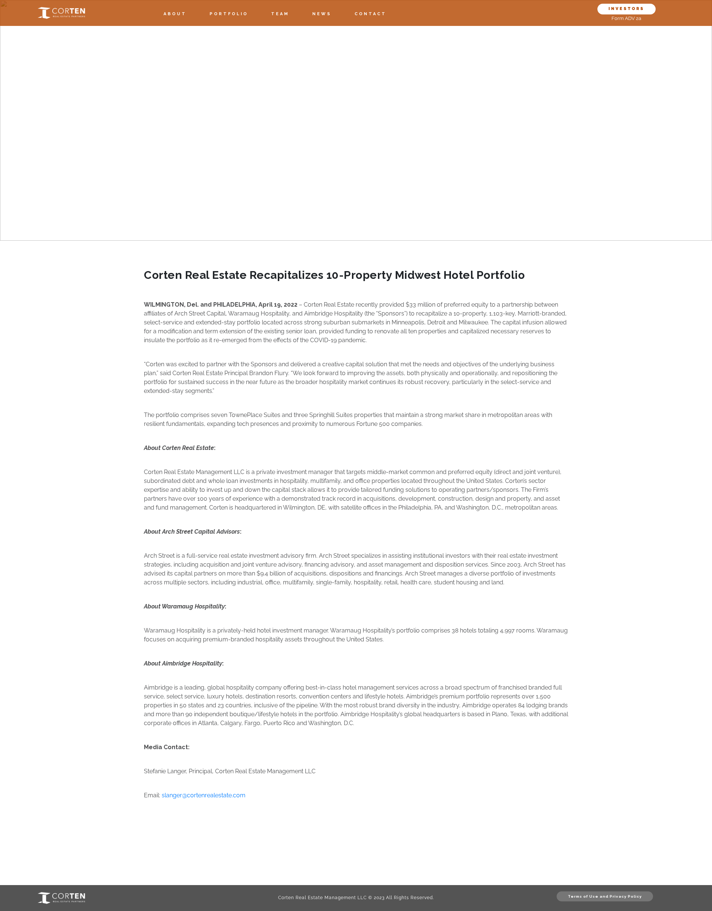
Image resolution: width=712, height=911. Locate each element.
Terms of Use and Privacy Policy (605, 896)
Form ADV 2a (626, 18)
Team (280, 13)
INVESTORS (627, 8)
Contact (370, 13)
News (322, 13)
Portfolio (229, 13)
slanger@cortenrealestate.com (203, 795)
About (175, 13)
